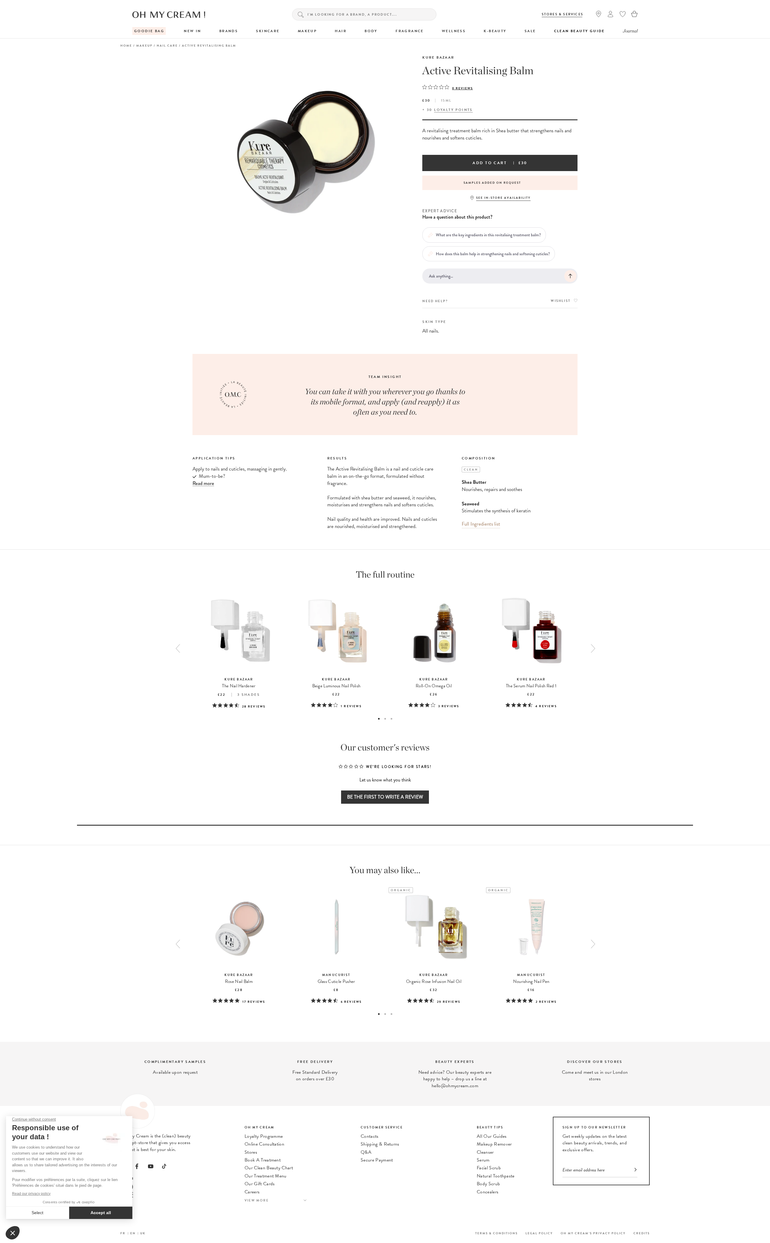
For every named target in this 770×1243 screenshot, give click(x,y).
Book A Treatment (263, 1160)
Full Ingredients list (481, 524)
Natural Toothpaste (496, 1176)
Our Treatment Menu (266, 1176)
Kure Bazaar (438, 57)
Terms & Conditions (496, 1233)
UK (143, 1233)
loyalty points (453, 109)
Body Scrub (488, 1183)
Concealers (487, 1192)
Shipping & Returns (380, 1144)
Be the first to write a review (385, 796)
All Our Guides (492, 1136)
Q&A (366, 1152)
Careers (252, 1192)
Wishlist (561, 300)
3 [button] (391, 719)
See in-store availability (503, 197)
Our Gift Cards (260, 1183)
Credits (641, 1233)
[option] (500, 183)
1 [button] (379, 719)
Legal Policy (539, 1233)
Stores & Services (562, 14)
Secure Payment (377, 1160)
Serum (483, 1160)
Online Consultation (264, 1144)
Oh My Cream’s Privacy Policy (593, 1233)
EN (133, 1233)
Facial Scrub (489, 1168)
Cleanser (485, 1152)
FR (122, 1233)
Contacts (370, 1136)
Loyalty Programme (264, 1136)
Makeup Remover (494, 1144)
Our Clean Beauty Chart (269, 1168)
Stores (251, 1152)
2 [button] (385, 719)
